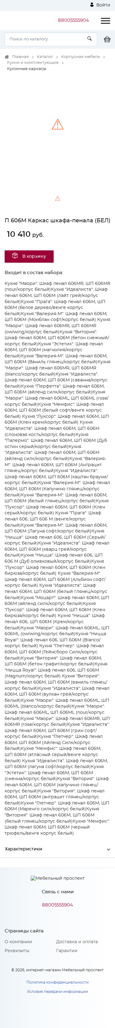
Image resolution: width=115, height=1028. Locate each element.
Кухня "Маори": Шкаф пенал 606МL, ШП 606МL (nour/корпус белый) (55, 712)
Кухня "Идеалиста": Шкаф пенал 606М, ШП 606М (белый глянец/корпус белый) (56, 591)
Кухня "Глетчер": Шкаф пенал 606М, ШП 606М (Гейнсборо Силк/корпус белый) (54, 652)
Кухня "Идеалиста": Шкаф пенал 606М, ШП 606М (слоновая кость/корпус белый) (52, 428)
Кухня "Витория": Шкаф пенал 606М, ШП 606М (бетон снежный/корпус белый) (57, 338)
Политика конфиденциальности (57, 982)
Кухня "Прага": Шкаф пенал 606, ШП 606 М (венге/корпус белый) (53, 519)
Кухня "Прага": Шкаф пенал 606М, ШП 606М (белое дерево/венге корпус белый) (55, 308)
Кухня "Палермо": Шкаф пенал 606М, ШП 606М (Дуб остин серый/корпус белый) (56, 441)
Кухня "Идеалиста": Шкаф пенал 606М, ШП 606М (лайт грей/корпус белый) (56, 295)
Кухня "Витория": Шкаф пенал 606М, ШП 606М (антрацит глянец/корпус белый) (55, 797)
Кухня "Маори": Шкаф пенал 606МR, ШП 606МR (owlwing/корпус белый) (57, 326)
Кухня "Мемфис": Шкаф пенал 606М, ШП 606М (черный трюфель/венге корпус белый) (57, 827)
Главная (20, 57)
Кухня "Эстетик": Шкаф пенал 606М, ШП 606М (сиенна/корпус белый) (54, 773)
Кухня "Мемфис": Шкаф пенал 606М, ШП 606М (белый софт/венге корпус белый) (54, 410)
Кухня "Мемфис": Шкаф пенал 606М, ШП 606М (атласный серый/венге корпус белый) (53, 754)
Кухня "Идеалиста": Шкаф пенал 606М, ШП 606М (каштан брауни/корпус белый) (56, 477)
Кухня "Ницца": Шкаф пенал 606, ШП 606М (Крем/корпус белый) (55, 622)
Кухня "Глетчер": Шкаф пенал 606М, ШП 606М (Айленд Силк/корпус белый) (54, 742)
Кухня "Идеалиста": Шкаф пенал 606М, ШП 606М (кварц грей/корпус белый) (57, 549)
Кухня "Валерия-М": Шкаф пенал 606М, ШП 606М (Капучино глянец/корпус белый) (57, 489)
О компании (18, 942)
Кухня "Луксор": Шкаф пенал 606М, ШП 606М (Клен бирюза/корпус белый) (55, 567)
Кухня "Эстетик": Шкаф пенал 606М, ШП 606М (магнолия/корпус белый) (54, 350)
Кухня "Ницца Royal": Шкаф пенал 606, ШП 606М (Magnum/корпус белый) (56, 670)
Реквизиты (17, 951)
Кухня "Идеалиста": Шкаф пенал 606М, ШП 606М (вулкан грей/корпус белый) (57, 694)
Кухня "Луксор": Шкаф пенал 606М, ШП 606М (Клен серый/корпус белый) (57, 507)
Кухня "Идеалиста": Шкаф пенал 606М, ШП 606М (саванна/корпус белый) (56, 380)
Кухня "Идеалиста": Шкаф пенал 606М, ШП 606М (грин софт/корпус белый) (57, 730)
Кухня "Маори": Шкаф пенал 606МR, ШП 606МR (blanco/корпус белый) (57, 368)
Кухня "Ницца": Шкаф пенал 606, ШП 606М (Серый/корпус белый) (55, 537)
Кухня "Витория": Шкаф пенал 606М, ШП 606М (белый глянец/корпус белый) (52, 815)
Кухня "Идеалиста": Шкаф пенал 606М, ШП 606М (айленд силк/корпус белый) (52, 453)
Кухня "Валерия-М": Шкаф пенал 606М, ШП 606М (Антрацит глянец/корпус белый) (55, 465)
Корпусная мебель (80, 57)
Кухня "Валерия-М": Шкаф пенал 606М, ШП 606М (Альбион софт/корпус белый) (55, 579)
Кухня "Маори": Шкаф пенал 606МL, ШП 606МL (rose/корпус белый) (57, 398)
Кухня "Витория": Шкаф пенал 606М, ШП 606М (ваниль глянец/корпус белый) (56, 682)
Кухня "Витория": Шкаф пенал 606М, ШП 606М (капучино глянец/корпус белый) (57, 785)
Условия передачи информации (57, 991)
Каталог (45, 57)
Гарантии (67, 951)
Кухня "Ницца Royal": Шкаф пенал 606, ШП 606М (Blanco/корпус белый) (55, 640)
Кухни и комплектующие (33, 63)
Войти (102, 5)
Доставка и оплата (77, 942)
